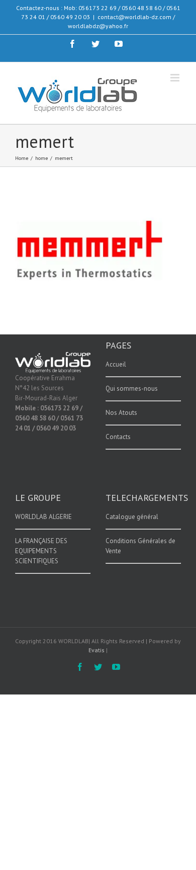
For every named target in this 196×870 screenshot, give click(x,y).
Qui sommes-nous (132, 388)
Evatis (96, 650)
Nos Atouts (121, 412)
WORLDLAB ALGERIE (43, 516)
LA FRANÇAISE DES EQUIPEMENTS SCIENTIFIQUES (41, 551)
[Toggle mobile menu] (175, 77)
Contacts (118, 436)
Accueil (116, 364)
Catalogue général (132, 516)
